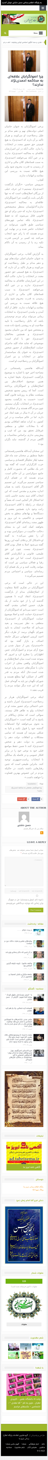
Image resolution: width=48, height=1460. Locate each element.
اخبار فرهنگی (34, 1448)
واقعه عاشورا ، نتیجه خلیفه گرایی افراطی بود (19, 964)
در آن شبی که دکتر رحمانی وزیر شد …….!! (18, 953)
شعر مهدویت (19, 1451)
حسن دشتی (31, 89)
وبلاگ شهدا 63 (38, 1190)
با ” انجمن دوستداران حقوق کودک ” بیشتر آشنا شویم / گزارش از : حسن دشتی (18, 997)
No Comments (31, 91)
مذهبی (42, 1451)
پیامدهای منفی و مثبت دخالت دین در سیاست (18, 942)
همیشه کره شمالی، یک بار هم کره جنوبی (19, 1009)
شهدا (24, 1448)
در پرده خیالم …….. (24, 930)
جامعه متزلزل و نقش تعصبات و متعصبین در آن (20, 975)
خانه (43, 1448)
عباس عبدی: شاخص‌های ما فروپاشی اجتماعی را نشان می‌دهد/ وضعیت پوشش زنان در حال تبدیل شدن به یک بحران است (18, 1023)
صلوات (24, 1324)
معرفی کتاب (32, 1451)
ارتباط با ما (41, 1454)
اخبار (39, 91)
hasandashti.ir (32, 783)
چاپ (19, 91)
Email (13, 91)
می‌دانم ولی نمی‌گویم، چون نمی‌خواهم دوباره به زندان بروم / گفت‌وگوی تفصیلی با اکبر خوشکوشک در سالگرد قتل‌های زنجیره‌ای (19, 1055)
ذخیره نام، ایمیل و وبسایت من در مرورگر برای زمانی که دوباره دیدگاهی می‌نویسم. (24, 901)
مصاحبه (9, 1451)
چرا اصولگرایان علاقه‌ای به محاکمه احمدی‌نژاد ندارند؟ (26, 789)
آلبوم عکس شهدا (12, 1448)
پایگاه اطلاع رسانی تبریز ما (33, 1187)
